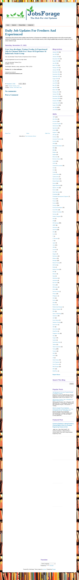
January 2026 (56, 52)
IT (53, 236)
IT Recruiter (55, 238)
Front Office (55, 209)
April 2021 (55, 87)
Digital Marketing (56, 185)
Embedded (55, 194)
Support (54, 337)
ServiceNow (55, 329)
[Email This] (19, 84)
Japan (54, 242)
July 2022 (55, 63)
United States (56, 360)
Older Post (47, 133)
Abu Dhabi (55, 119)
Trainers (54, 351)
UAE (54, 353)
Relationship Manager (57, 307)
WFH (54, 368)
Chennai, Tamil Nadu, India (16, 87)
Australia (55, 141)
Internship (55, 229)
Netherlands (55, 278)
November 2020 (56, 98)
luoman (44, 569)
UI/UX (54, 355)
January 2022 (56, 69)
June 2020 (55, 109)
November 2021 (56, 74)
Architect (55, 136)
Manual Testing (56, 262)
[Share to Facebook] (23, 84)
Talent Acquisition (56, 346)
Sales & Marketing (57, 313)
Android (54, 130)
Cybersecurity (56, 176)
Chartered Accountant (57, 165)
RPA (54, 311)
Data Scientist (56, 178)
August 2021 (55, 78)
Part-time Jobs (56, 291)
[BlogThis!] (21, 84)
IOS (53, 231)
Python (54, 300)
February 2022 (56, 67)
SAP (54, 318)
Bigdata (54, 154)
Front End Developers (57, 207)
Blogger (54, 569)
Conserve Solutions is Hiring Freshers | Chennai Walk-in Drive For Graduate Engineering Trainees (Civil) (63, 425)
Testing (54, 348)
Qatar (54, 302)
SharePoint (55, 331)
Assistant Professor (57, 139)
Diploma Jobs (56, 187)
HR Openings (56, 223)
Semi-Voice (55, 324)
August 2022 (55, 61)
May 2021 (55, 85)
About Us (14, 25)
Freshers (15, 85)
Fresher (10, 85)
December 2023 (56, 58)
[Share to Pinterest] (25, 84)
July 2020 (55, 107)
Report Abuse (56, 374)
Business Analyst (56, 159)
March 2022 (55, 65)
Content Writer (56, 174)
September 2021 (56, 76)
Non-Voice (55, 282)
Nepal (54, 276)
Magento (54, 254)
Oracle (54, 289)
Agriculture (55, 128)
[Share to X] (22, 84)
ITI (53, 240)
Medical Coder (56, 269)
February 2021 (56, 92)
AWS (54, 143)
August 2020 (55, 105)
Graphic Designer (56, 216)
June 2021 (55, 83)
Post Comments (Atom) (30, 136)
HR (53, 220)
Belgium (54, 152)
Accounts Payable (57, 123)
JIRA (54, 247)
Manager (54, 260)
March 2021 (55, 89)
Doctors (54, 189)
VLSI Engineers (56, 362)
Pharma (54, 293)
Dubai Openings (56, 192)
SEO (54, 326)
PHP (54, 298)
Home (8, 25)
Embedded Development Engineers (60, 196)
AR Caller (55, 134)
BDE (54, 147)
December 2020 (56, 96)
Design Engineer (56, 181)
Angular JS (55, 132)
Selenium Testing (56, 322)
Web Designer (56, 366)
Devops (54, 183)
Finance (54, 200)
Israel (54, 234)
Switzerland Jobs (56, 342)
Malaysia (55, 258)
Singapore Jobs (56, 333)
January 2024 (56, 56)
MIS (53, 271)
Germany (55, 214)
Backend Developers (57, 145)
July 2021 (55, 80)
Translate (51, 565)
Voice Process (56, 364)
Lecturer (54, 249)
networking (55, 280)
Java (18, 85)
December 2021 (56, 72)
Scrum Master (56, 320)
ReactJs (54, 304)
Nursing (54, 284)
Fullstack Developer (57, 212)
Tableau (54, 344)
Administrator (56, 125)
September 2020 (56, 103)
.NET (54, 117)
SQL (54, 335)
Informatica (55, 227)
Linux (54, 251)
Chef (54, 167)
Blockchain (55, 156)
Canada (54, 161)
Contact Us (30, 25)
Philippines (55, 295)
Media (54, 267)
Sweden (54, 340)
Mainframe (55, 256)
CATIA (54, 163)
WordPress (55, 371)
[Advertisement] (63, 449)
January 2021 (56, 94)
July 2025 (55, 54)
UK (53, 357)
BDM (54, 150)
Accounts (55, 121)
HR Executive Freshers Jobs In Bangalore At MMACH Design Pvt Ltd (63, 400)
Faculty (54, 198)
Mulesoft (54, 273)
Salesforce (55, 315)
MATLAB (55, 265)
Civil (54, 170)
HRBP (54, 225)
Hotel (54, 218)
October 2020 (56, 100)
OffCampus (55, 287)
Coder (54, 172)
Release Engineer (56, 309)
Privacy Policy (22, 25)
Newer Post (7, 133)
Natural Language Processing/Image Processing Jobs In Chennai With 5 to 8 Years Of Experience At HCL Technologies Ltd (63, 409)
